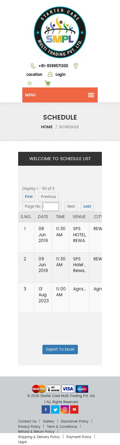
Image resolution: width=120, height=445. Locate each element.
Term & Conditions (62, 426)
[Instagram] (65, 409)
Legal (22, 442)
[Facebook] (46, 409)
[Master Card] (39, 388)
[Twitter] (55, 409)
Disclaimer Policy (74, 421)
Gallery (48, 421)
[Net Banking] (53, 388)
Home (47, 127)
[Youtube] (74, 409)
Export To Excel (60, 349)
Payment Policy (78, 437)
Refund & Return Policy (36, 431)
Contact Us (27, 421)
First (29, 197)
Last (87, 207)
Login (60, 75)
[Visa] (67, 388)
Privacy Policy (29, 426)
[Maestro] (81, 388)
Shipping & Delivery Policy (39, 437)
